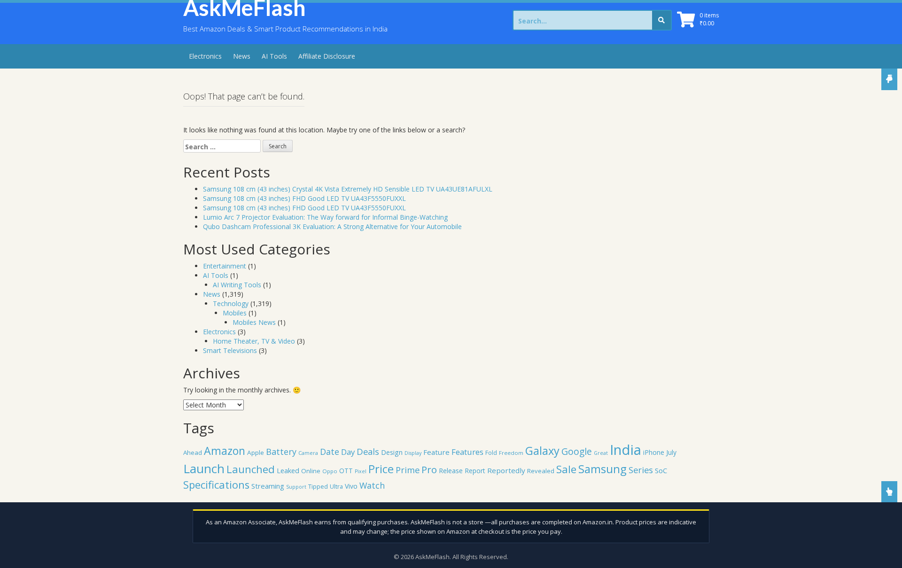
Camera (308, 452)
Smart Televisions (230, 350)
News (241, 56)
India (625, 449)
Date (329, 451)
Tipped (318, 487)
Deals (368, 451)
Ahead (192, 452)
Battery (281, 451)
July (671, 452)
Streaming (267, 486)
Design (392, 452)
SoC (661, 470)
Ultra (336, 487)
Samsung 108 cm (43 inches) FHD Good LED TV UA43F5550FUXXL (304, 198)
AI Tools (274, 56)
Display (412, 453)
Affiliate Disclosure (326, 56)
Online (310, 471)
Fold (491, 453)
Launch (204, 468)
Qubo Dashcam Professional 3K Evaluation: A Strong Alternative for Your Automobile (332, 226)
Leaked (288, 470)
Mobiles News (254, 322)
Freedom (511, 452)
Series (641, 470)
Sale (566, 469)
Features (467, 451)
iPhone (653, 452)
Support (296, 487)
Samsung (602, 468)
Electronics (205, 56)
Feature (436, 452)
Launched (250, 469)
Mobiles (235, 312)
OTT (346, 470)
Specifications (216, 484)
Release (451, 470)
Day (348, 451)
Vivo (351, 486)
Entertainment (224, 265)
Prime (408, 470)
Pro (429, 469)
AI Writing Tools (237, 284)
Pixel (360, 471)
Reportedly (506, 470)
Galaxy (542, 450)
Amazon (224, 450)
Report (475, 470)
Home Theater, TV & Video (254, 341)
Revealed (540, 471)
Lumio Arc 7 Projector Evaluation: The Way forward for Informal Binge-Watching (325, 217)
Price (381, 468)
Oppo (329, 471)
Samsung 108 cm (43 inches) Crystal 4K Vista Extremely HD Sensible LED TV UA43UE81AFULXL (347, 188)
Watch (372, 485)
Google (576, 451)
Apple (255, 452)
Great (601, 453)
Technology (231, 303)
